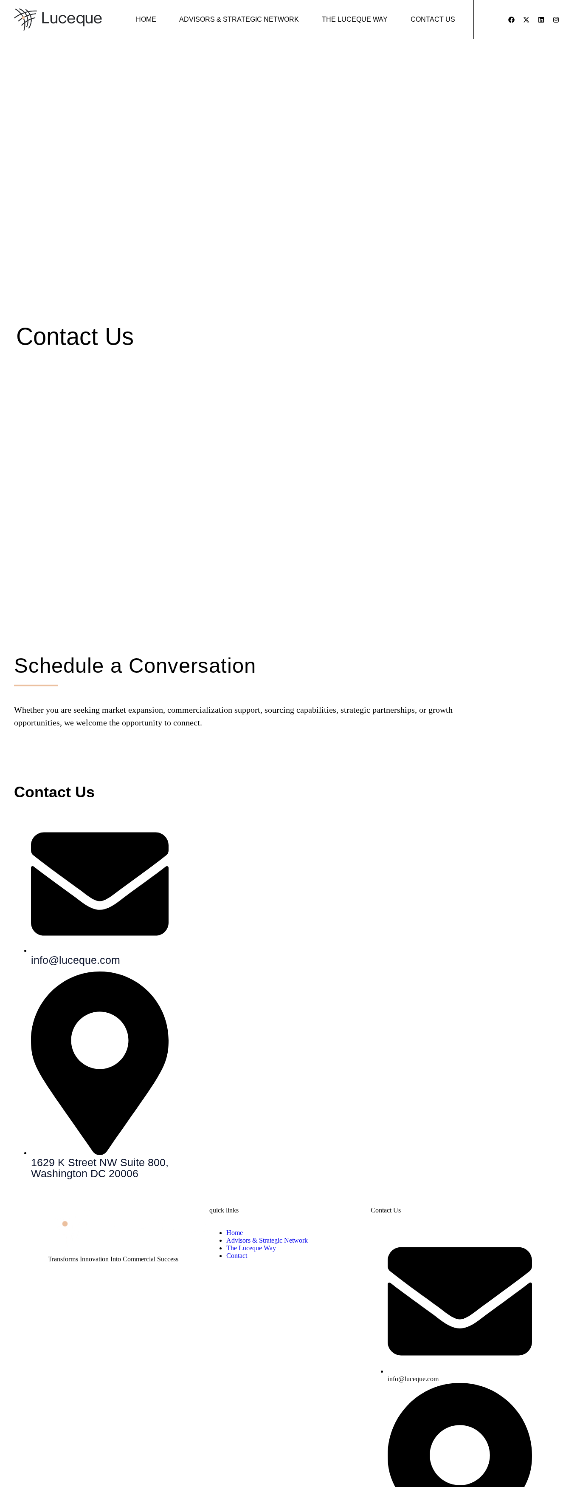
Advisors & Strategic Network (239, 19)
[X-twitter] (526, 19)
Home (146, 19)
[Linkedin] (541, 19)
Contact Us (433, 19)
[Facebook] (511, 19)
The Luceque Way (355, 19)
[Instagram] (555, 19)
